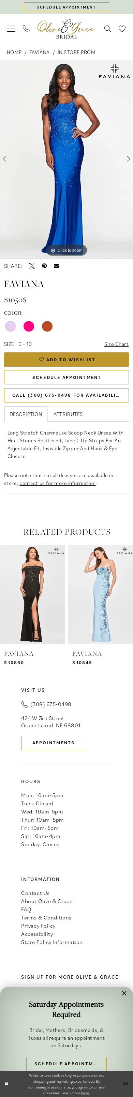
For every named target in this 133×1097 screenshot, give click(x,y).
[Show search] (108, 28)
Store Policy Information (52, 942)
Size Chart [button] (116, 343)
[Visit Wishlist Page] (122, 28)
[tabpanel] (66, 159)
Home (14, 52)
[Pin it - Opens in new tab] (44, 266)
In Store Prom (77, 52)
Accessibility (37, 934)
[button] (11, 28)
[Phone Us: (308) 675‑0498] (26, 28)
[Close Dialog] (6, 1084)
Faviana (39, 52)
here (85, 1092)
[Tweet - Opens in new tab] (32, 266)
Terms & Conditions (46, 917)
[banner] (67, 29)
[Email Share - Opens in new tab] (56, 265)
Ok (126, 1083)
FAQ (26, 909)
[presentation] (32, 594)
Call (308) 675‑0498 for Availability (67, 395)
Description (26, 414)
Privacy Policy (38, 925)
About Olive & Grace (46, 901)
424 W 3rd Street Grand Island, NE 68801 (50, 721)
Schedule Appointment (67, 377)
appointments (53, 743)
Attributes (68, 414)
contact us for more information (57, 482)
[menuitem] (11, 28)
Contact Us (35, 893)
